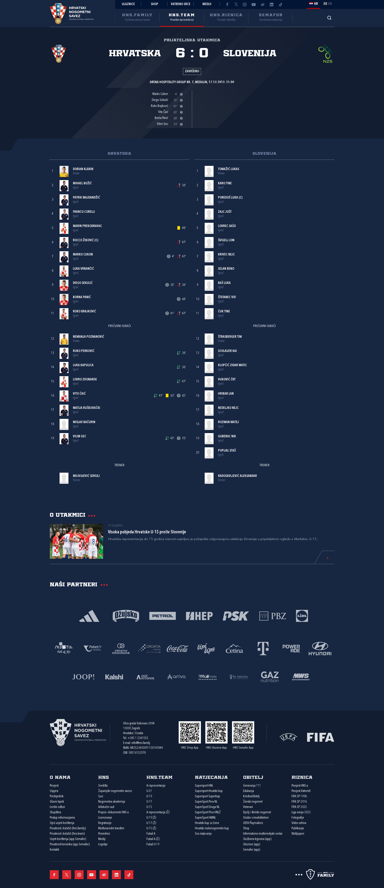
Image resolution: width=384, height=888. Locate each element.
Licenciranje (105, 818)
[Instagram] (244, 4)
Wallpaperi (298, 834)
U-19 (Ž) (151, 818)
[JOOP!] (83, 676)
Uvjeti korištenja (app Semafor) (68, 839)
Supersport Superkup (207, 796)
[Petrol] (162, 615)
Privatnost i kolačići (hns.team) (67, 834)
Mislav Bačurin (84, 422)
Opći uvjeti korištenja (62, 823)
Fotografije (298, 818)
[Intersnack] (206, 648)
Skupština (55, 812)
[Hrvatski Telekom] (263, 648)
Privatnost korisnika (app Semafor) (70, 844)
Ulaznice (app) (251, 844)
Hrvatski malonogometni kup (212, 828)
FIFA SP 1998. (299, 796)
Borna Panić (82, 297)
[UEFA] (288, 737)
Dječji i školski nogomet (257, 812)
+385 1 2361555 (138, 738)
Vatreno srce (180, 4)
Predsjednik (57, 796)
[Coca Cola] (178, 648)
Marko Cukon (83, 254)
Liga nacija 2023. (301, 812)
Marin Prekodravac (87, 226)
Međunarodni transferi (111, 828)
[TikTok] (280, 4)
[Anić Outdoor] (145, 676)
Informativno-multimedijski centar (262, 834)
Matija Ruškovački (86, 408)
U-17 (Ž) (151, 823)
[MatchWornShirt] (300, 676)
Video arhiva (299, 823)
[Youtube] (253, 4)
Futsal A (150, 834)
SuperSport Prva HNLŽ (208, 812)
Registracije (105, 823)
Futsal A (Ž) (152, 839)
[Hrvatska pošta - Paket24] (92, 648)
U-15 (149, 807)
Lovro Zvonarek (85, 379)
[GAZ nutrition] (269, 676)
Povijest (54, 786)
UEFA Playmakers (253, 823)
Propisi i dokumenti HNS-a (113, 812)
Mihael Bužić (82, 183)
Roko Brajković (84, 311)
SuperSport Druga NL (207, 807)
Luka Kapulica (83, 365)
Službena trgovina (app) (257, 839)
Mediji (206, 4)
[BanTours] (207, 676)
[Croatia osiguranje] (121, 648)
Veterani (248, 807)
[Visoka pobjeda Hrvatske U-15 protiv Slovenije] (76, 541)
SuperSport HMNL (205, 818)
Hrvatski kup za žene (207, 823)
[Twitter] (236, 4)
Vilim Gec (79, 436)
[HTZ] (64, 648)
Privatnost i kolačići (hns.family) (68, 828)
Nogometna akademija (111, 802)
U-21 (149, 791)
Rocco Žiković (83, 240)
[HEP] (199, 615)
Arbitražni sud (106, 807)
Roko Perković (83, 351)
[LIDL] (302, 615)
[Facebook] (227, 4)
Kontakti (54, 850)
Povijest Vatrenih (301, 791)
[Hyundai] (320, 648)
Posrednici (104, 834)
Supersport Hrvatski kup (209, 791)
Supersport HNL (204, 786)
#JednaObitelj (251, 796)
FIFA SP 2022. (299, 807)
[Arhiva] (329, 17)
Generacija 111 (252, 786)
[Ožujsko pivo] (126, 615)
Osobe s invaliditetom (256, 818)
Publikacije (298, 828)
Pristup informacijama (62, 818)
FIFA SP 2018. (299, 802)
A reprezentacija (155, 786)
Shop (154, 4)
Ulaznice (128, 4)
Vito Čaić (79, 394)
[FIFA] (320, 737)
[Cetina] (234, 648)
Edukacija (248, 791)
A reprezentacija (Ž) (157, 812)
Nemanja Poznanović (88, 337)
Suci (100, 796)
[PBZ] (272, 615)
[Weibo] (262, 4)
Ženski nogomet (252, 802)
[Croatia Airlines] (149, 648)
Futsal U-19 (152, 844)
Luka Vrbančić (83, 269)
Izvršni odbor (57, 807)
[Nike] (89, 615)
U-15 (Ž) (151, 828)
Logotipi (103, 844)
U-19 (149, 796)
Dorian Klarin (83, 169)
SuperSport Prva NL (206, 802)
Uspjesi (54, 791)
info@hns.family (141, 743)
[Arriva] (176, 676)
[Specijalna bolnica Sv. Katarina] (238, 676)
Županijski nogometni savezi (115, 791)
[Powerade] (291, 648)
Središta (103, 786)
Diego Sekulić (83, 283)
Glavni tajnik (57, 802)
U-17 (149, 802)
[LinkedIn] (271, 4)
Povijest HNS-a (300, 786)
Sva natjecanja (203, 834)
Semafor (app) (251, 850)
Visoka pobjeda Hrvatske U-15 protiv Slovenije (147, 532)
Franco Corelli (84, 212)
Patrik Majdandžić (86, 197)
